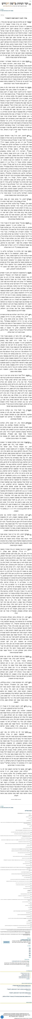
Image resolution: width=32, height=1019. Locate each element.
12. (31, 836)
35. (31, 879)
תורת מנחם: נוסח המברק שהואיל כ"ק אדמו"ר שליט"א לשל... (16, 996)
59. (31, 924)
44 (18, 390)
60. (31, 926)
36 (15, 246)
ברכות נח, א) (25, 918)
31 (20, 222)
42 (28, 381)
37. (31, 883)
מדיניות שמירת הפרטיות (23, 1018)
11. (31, 834)
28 (17, 177)
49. (31, 905)
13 (10, 104)
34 (1, 235)
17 (0, 141)
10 (16, 81)
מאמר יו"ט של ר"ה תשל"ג (25, 974)
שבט (30, 955)
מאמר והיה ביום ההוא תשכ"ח (25, 973)
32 (9, 229)
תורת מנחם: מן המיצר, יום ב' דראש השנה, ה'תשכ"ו (19, 989)
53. (31, 913)
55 (12, 597)
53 (19, 551)
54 (1, 584)
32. (31, 874)
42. (31, 892)
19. (31, 849)
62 (23, 779)
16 (27, 141)
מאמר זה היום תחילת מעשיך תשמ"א (24, 976)
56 (14, 623)
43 (10, 386)
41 (5, 379)
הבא (6, 10)
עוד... (30, 957)
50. (31, 907)
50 (23, 459)
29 (20, 203)
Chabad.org (16, 1018)
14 (22, 129)
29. (31, 867)
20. (31, 851)
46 (8, 433)
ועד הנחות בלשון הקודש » (16, 961)
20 (27, 150)
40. (31, 888)
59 (10, 684)
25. (31, 860)
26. (31, 862)
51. (31, 909)
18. (31, 847)
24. (31, 858)
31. (31, 872)
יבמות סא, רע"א (29, 890)
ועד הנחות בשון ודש (15, 3)
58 (13, 627)
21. (31, 853)
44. (31, 896)
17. (31, 845)
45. (31, 898)
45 (6, 403)
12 (16, 93)
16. (31, 844)
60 (5, 727)
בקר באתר (27, 965)
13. (31, 838)
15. (31, 842)
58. (31, 922)
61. (31, 927)
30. (31, 870)
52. (31, 911)
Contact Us (21, 1016)
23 (24, 157)
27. (31, 864)
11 (15, 83)
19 (20, 148)
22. (31, 854)
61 (5, 762)
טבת (30, 953)
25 (25, 166)
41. (31, 890)
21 (28, 152)
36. (31, 881)
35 (1, 238)
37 (6, 255)
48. (31, 904)
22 (26, 155)
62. (31, 929)
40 (22, 375)
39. (31, 887)
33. (31, 876)
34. (31, 877)
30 (28, 214)
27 (29, 177)
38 (5, 274)
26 (6, 172)
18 (0, 144)
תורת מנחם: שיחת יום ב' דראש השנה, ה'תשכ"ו (20, 992)
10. (31, 832)
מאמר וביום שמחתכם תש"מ (25, 975)
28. (31, 865)
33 (9, 231)
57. (31, 920)
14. (31, 840)
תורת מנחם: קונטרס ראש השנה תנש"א (22, 985)
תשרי (30, 948)
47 (14, 446)
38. (31, 885)
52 (6, 521)
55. (31, 916)
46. (31, 899)
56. (31, 918)
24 (8, 163)
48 (26, 448)
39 (4, 320)
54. (31, 915)
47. (31, 902)
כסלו (30, 951)
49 (4, 457)
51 (5, 495)
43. (31, 894)
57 (8, 625)
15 (0, 139)
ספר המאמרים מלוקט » (25, 939)
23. (31, 856)
